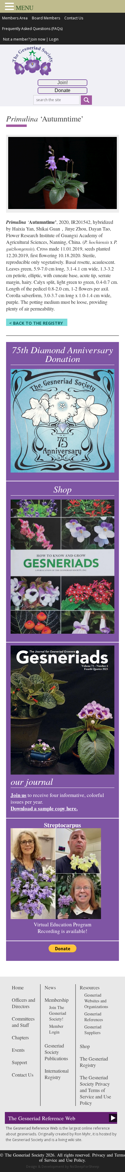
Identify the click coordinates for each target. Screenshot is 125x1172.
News (50, 987)
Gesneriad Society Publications (56, 1051)
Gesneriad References (93, 1016)
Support (19, 1062)
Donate (62, 90)
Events (18, 1050)
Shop (85, 1046)
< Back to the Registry (36, 323)
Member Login (56, 1029)
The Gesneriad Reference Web (41, 1118)
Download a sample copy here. (44, 808)
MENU (24, 8)
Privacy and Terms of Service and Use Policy (82, 1157)
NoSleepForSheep (84, 1166)
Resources (90, 987)
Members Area (15, 18)
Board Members (46, 18)
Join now (38, 39)
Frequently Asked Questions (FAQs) (32, 28)
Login (54, 39)
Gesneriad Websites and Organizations (96, 1000)
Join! (62, 82)
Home (18, 987)
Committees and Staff (23, 1021)
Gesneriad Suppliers (92, 1029)
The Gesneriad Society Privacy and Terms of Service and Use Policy (95, 1090)
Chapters (20, 1037)
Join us (18, 795)
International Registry (57, 1073)
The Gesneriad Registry (94, 1061)
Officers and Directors (23, 1003)
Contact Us (73, 18)
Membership (57, 1000)
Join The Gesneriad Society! (57, 1013)
